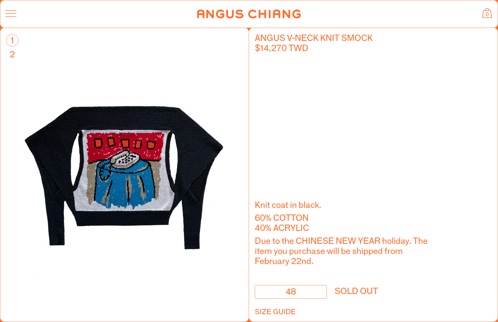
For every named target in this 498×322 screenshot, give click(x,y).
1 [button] (12, 40)
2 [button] (12, 54)
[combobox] (291, 292)
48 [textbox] (291, 291)
